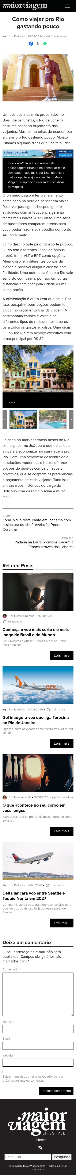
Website (8, 1056)
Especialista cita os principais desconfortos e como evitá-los (37, 819)
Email (7, 1039)
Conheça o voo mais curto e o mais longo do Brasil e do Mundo (36, 632)
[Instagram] (38, 1148)
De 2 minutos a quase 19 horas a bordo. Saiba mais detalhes (34, 643)
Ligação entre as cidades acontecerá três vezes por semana (38, 731)
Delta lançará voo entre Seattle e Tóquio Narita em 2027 (34, 896)
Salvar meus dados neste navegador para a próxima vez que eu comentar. (33, 1079)
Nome (8, 1022)
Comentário (11, 969)
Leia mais (61, 655)
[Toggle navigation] (67, 6)
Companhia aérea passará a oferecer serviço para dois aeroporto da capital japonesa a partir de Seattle (37, 908)
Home (41, 1140)
